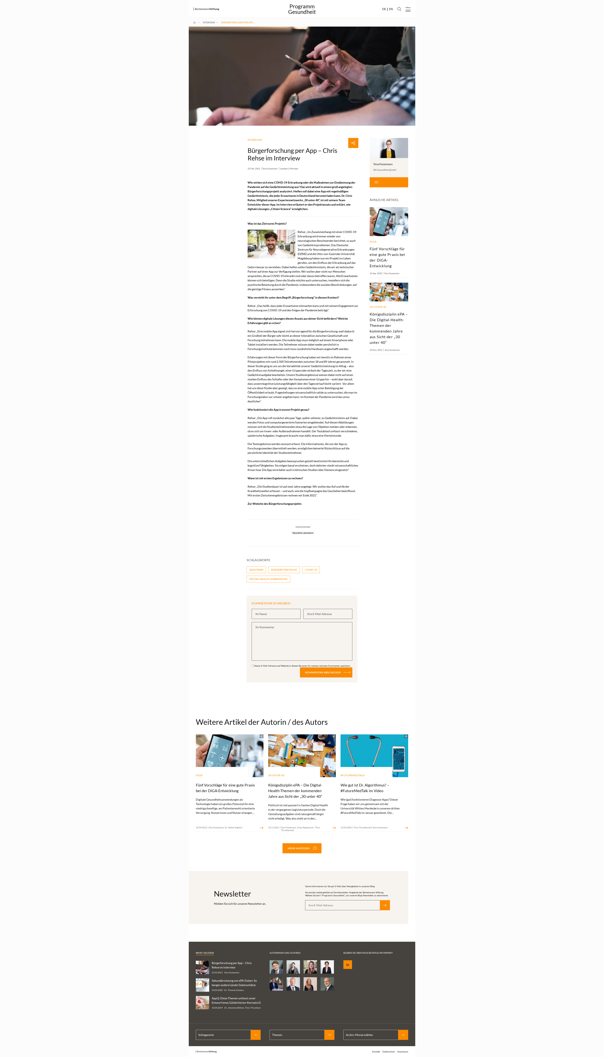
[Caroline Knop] (310, 967)
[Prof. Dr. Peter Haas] (327, 984)
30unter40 (256, 569)
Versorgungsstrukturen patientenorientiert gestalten (502, 76)
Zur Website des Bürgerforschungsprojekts (275, 503)
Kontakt (376, 1051)
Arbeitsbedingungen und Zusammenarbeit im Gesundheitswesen (502, 40)
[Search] (399, 9)
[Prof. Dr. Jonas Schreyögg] (276, 967)
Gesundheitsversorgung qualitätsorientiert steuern (502, 60)
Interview (209, 22)
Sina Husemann (270, 168)
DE (384, 9)
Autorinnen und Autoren (492, 113)
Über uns (484, 107)
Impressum (520, 128)
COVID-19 (311, 569)
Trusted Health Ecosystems (493, 68)
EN (391, 9)
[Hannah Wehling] (293, 967)
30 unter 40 (485, 100)
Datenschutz (486, 128)
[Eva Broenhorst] (310, 984)
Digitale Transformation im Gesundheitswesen (493, 50)
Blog (481, 94)
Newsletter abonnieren (303, 533)
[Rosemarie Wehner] (327, 967)
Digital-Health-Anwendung (268, 578)
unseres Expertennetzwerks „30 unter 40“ (293, 200)
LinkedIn (345, 961)
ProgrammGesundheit (302, 8)
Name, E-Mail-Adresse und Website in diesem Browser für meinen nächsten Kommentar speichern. (302, 665)
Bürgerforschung (284, 569)
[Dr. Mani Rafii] (276, 984)
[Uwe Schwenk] (293, 984)
